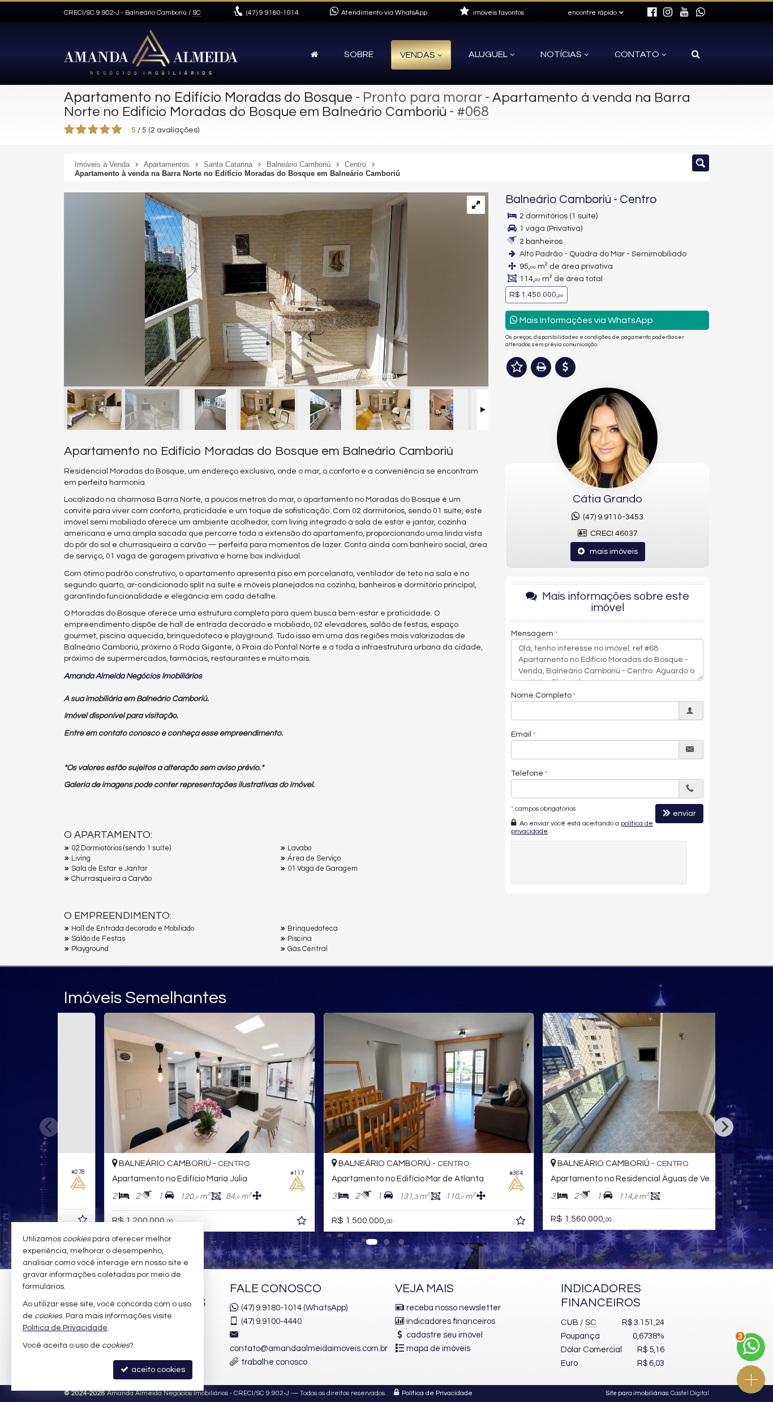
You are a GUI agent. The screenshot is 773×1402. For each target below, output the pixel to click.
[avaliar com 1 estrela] (69, 129)
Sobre (358, 54)
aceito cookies (157, 1370)
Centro (638, 199)
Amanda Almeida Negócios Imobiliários (133, 676)
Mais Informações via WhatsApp (585, 320)
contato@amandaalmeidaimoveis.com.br (309, 1348)
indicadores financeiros (450, 1321)
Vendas (417, 54)
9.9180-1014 (272, 12)
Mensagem (532, 633)
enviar (684, 813)
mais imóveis (611, 552)
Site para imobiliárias (637, 1393)
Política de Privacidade (437, 1393)
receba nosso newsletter (453, 1308)
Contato (637, 54)
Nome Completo (541, 695)
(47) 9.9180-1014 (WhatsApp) (294, 1308)
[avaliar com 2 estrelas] (81, 129)
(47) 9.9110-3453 (611, 517)
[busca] (695, 54)
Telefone (527, 773)
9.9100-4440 (271, 1321)
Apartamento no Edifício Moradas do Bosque (208, 97)
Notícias (561, 54)
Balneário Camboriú (558, 199)
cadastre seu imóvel (444, 1335)
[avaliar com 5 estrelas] (116, 129)
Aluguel (488, 54)
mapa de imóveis (438, 1348)
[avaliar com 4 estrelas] (105, 129)
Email (521, 734)
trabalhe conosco (274, 1362)
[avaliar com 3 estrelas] (93, 129)
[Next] (723, 1127)
